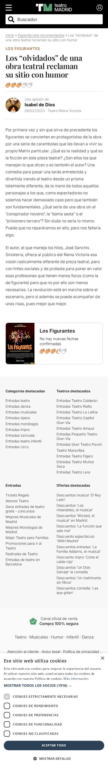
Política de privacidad (81, 651)
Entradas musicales (21, 412)
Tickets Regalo (17, 495)
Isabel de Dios (40, 104)
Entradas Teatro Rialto (74, 406)
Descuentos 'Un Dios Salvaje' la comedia (73, 569)
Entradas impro (18, 429)
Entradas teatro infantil (23, 441)
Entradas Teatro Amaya (75, 428)
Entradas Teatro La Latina (77, 412)
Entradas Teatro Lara (73, 472)
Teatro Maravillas (70, 450)
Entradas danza (18, 406)
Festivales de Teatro (22, 554)
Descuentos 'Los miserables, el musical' (75, 507)
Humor (57, 636)
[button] (54, 685)
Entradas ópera (18, 418)
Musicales (38, 636)
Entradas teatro (18, 400)
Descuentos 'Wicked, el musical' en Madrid (75, 517)
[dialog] (54, 710)
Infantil (73, 636)
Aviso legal (51, 651)
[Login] (99, 8)
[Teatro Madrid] (54, 7)
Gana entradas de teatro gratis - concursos (25, 508)
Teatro (20, 636)
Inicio (10, 35)
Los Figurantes (23, 48)
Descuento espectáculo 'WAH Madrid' (75, 538)
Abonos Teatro (17, 501)
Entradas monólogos (22, 424)
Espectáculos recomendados (41, 35)
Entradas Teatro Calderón (77, 400)
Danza (88, 636)
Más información (76, 678)
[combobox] (58, 19)
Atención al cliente (23, 651)
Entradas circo (17, 447)
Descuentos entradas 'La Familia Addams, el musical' (79, 549)
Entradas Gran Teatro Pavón (79, 444)
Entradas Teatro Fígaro (75, 456)
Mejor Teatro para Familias (27, 537)
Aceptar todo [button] (54, 745)
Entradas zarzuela (20, 435)
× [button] (102, 658)
